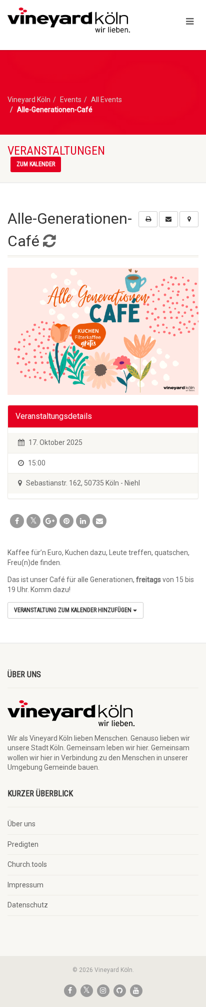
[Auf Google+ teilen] (50, 521)
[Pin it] (67, 521)
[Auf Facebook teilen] (17, 521)
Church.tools (27, 864)
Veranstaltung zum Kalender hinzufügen (73, 610)
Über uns (22, 824)
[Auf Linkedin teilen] (83, 521)
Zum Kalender (35, 164)
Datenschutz (28, 905)
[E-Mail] (99, 521)
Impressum (26, 885)
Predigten (23, 844)
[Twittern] (33, 521)
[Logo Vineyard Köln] (69, 20)
